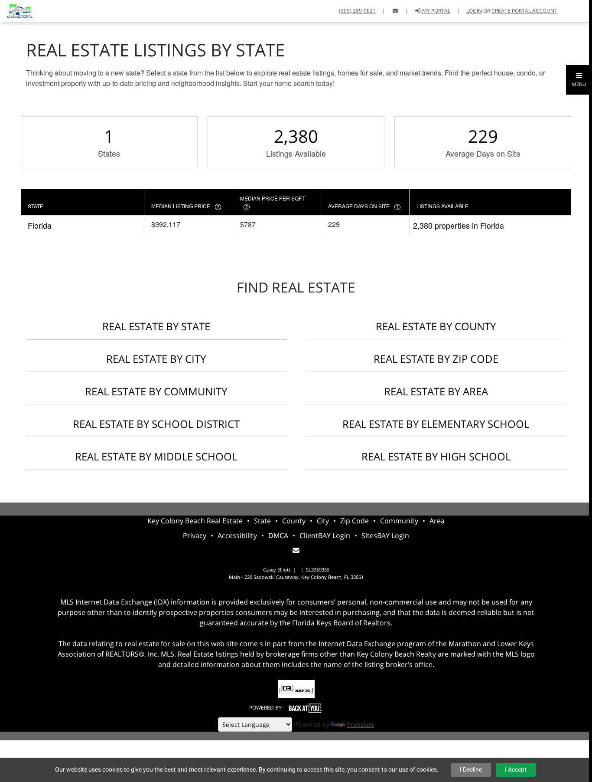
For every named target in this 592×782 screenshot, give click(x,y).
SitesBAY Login (385, 535)
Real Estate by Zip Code (436, 359)
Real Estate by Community (156, 391)
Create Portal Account (524, 10)
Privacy (194, 535)
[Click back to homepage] (16, 10)
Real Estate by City (156, 359)
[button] (579, 80)
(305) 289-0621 (357, 10)
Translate (360, 724)
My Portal (435, 10)
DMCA (278, 535)
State (262, 521)
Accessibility (237, 535)
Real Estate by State (156, 326)
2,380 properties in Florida (458, 225)
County (294, 521)
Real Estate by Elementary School (435, 424)
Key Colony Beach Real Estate (195, 521)
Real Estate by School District (156, 424)
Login (474, 10)
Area (437, 521)
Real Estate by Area (436, 391)
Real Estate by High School (436, 456)
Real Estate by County (436, 326)
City (323, 521)
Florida (40, 225)
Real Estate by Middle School (156, 456)
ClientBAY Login (324, 535)
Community (399, 521)
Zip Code (354, 521)
